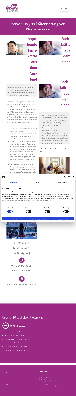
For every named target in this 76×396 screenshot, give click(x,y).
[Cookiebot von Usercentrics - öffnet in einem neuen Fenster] (66, 177)
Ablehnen (14, 219)
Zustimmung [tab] (13, 182)
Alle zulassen (62, 219)
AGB (7, 385)
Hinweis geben (10, 381)
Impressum (9, 377)
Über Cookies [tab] (62, 182)
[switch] (28, 211)
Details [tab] (38, 182)
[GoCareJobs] (12, 15)
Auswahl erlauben (38, 219)
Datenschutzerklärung (12, 373)
